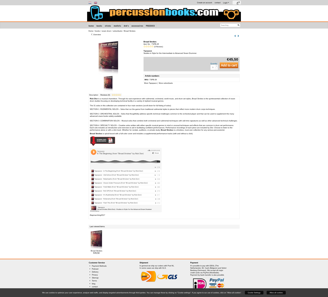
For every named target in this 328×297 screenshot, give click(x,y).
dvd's (126, 25)
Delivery (95, 272)
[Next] (238, 36)
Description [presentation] (93, 95)
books (99, 25)
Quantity (213, 64)
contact (218, 3)
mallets (117, 25)
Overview (97, 35)
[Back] (235, 36)
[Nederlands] (89, 3)
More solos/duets (166, 83)
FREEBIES (150, 25)
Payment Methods (99, 266)
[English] (95, 3)
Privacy (95, 275)
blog (93, 284)
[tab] (94, 95)
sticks (108, 25)
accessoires (137, 25)
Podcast (95, 269)
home (91, 25)
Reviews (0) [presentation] (105, 95)
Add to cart (229, 65)
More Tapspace (150, 83)
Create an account (204, 3)
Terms (94, 281)
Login (225, 3)
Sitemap (95, 278)
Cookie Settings (254, 293)
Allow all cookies (276, 293)
